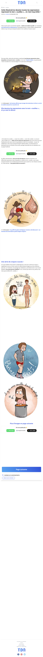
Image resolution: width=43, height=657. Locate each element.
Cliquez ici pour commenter (9, 477)
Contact (21, 642)
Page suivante (21, 469)
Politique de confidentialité (21, 646)
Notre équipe (21, 644)
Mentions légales (22, 645)
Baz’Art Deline (29, 60)
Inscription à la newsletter (21, 641)
